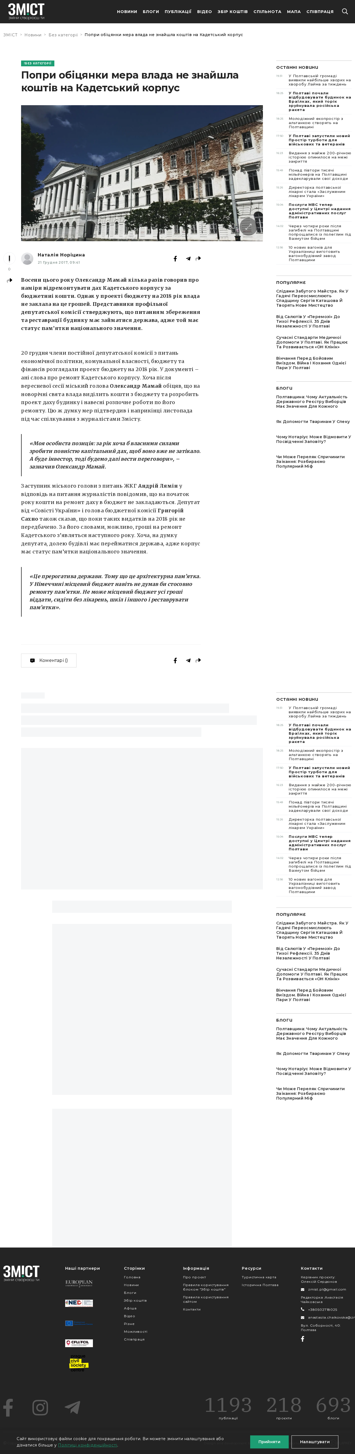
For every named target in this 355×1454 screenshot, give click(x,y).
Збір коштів (135, 1300)
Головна (132, 1277)
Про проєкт (194, 1277)
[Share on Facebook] (175, 258)
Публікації (178, 11)
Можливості (135, 1331)
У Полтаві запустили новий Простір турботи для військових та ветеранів (313, 139)
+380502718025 (322, 1309)
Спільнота (267, 11)
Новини (127, 11)
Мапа (294, 11)
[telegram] (72, 1408)
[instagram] (40, 1408)
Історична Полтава (260, 1285)
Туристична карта (259, 1277)
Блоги (151, 11)
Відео (204, 11)
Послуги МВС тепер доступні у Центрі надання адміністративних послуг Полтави (313, 210)
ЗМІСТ (10, 34)
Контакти (192, 1309)
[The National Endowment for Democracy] (79, 1303)
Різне (129, 1324)
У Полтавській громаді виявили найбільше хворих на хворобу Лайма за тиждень (313, 80)
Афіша (130, 1308)
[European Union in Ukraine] (79, 1323)
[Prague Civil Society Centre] (79, 1363)
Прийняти (269, 1441)
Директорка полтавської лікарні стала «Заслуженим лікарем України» (311, 191)
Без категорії (63, 34)
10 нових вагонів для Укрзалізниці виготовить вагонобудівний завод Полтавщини (308, 253)
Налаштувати (315, 1441)
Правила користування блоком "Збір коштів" (206, 1287)
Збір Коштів (233, 11)
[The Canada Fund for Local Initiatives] (79, 1343)
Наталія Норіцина (61, 255)
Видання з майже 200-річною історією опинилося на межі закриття (313, 157)
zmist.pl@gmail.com (327, 1289)
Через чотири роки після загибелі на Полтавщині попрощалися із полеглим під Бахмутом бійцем (313, 232)
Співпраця (320, 11)
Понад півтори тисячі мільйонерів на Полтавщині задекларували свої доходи (312, 174)
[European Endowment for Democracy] (79, 1283)
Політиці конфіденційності (87, 1445)
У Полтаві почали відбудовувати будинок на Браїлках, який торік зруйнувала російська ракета (313, 101)
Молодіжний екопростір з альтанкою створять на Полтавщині (309, 122)
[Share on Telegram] (188, 258)
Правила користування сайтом (206, 1299)
